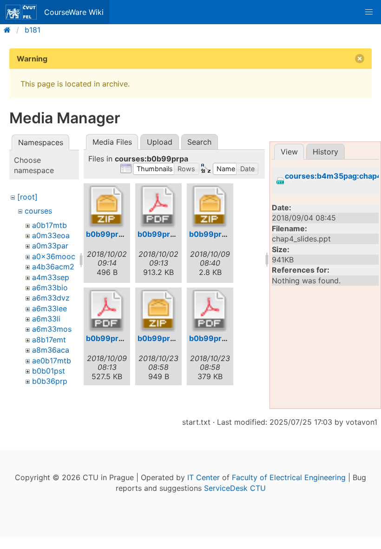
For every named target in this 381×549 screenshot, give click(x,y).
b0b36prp (49, 381)
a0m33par (50, 245)
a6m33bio (50, 287)
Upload (159, 142)
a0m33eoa (51, 235)
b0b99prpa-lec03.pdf (229, 338)
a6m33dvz (51, 297)
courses (38, 210)
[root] (27, 196)
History (325, 151)
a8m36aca (50, 350)
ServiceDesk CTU (235, 488)
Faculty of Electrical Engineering (289, 477)
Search (199, 142)
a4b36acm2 (53, 266)
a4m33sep (50, 277)
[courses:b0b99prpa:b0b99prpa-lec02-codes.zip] (210, 207)
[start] (10, 29)
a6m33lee (49, 308)
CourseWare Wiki (74, 12)
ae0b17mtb (51, 360)
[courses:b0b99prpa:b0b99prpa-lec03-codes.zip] (158, 311)
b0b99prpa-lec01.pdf (177, 234)
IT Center (203, 477)
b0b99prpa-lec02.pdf (126, 338)
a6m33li (46, 318)
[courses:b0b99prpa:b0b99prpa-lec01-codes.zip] (107, 207)
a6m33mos (52, 329)
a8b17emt (49, 339)
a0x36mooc (53, 256)
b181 (32, 29)
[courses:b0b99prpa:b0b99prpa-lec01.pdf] (158, 207)
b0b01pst (48, 370)
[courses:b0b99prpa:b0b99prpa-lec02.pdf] (107, 311)
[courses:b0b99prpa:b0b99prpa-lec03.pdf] (210, 311)
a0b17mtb (49, 225)
